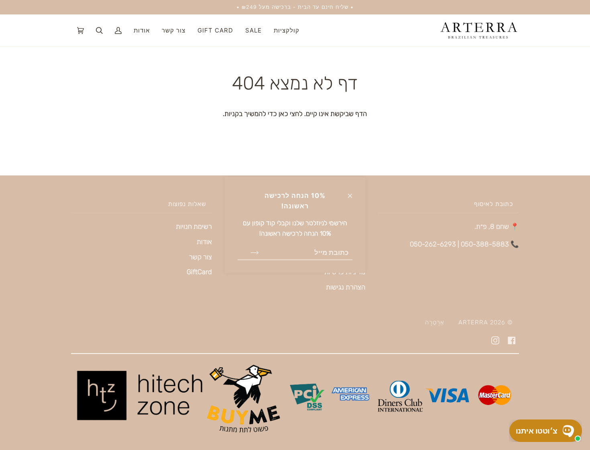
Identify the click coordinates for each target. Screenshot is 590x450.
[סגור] (353, 192)
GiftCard (199, 272)
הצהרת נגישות (345, 287)
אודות (204, 242)
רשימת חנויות (194, 226)
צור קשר (200, 257)
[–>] (248, 252)
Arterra (473, 322)
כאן (282, 114)
